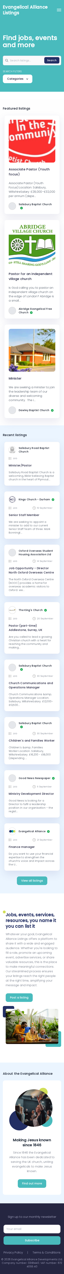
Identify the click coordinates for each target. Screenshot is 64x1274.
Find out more (32, 1183)
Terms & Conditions (47, 1252)
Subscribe (32, 1240)
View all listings (32, 881)
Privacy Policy (13, 1252)
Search (52, 60)
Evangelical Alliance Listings (25, 10)
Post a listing (19, 997)
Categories (15, 79)
